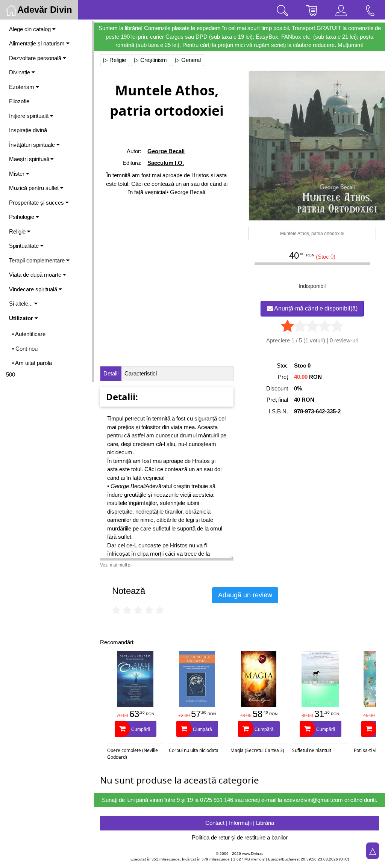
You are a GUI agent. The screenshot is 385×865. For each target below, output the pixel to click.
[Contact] (370, 10)
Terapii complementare (37, 260)
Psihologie (22, 217)
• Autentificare (28, 334)
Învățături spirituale (32, 145)
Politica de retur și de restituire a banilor (240, 837)
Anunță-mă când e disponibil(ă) (315, 308)
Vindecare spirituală (34, 289)
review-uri (346, 340)
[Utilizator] (341, 10)
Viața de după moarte (36, 274)
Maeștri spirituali (29, 159)
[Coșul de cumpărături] (311, 10)
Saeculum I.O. (165, 163)
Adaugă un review (245, 595)
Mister (17, 173)
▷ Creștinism (150, 60)
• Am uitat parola (32, 363)
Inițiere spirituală (29, 116)
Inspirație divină (28, 130)
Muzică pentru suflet (34, 188)
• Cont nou (25, 348)
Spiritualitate (24, 246)
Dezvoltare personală (36, 58)
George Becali (166, 151)
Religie (18, 231)
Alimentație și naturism (37, 43)
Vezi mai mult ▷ (116, 565)
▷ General (188, 60)
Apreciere (278, 340)
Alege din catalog (30, 29)
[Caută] (282, 10)
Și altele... (21, 303)
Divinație (20, 72)
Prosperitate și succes (37, 202)
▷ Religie (114, 60)
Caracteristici (140, 373)
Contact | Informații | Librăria (239, 823)
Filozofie (19, 101)
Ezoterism (22, 87)
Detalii (110, 373)
